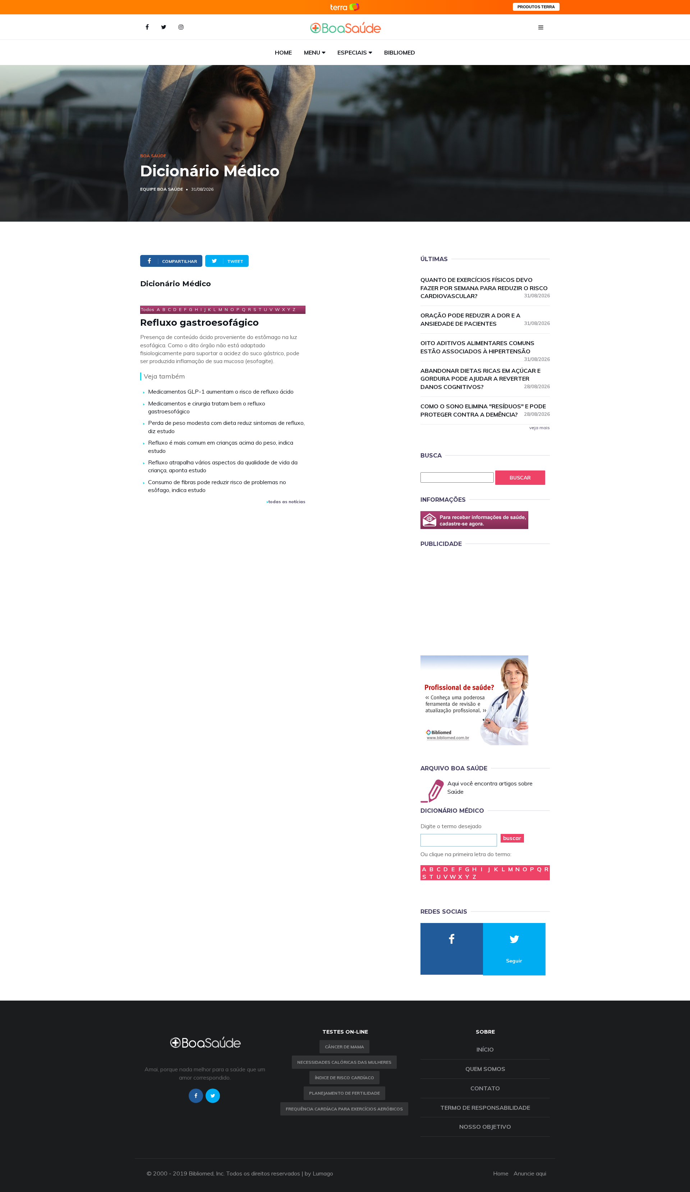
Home (283, 52)
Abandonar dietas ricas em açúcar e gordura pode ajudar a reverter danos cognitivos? (485, 379)
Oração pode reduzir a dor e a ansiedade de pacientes (485, 319)
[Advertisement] (474, 600)
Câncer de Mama (344, 1046)
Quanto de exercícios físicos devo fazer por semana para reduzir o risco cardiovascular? (485, 288)
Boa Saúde (153, 155)
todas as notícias (286, 501)
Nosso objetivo (485, 1126)
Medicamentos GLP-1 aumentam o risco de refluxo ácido (221, 391)
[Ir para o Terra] (345, 7)
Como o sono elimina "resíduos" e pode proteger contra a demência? (485, 410)
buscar (512, 838)
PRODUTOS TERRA (536, 7)
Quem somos (485, 1068)
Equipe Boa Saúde (161, 189)
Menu (312, 52)
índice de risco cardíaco (344, 1077)
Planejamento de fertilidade (344, 1093)
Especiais (352, 52)
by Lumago (319, 1173)
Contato (485, 1088)
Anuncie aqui (530, 1173)
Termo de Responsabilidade (485, 1107)
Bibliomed (399, 52)
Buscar (520, 477)
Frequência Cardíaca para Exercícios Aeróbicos (344, 1109)
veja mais (539, 427)
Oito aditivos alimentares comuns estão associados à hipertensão (485, 347)
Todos (147, 309)
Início (485, 1049)
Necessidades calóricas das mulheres (344, 1062)
